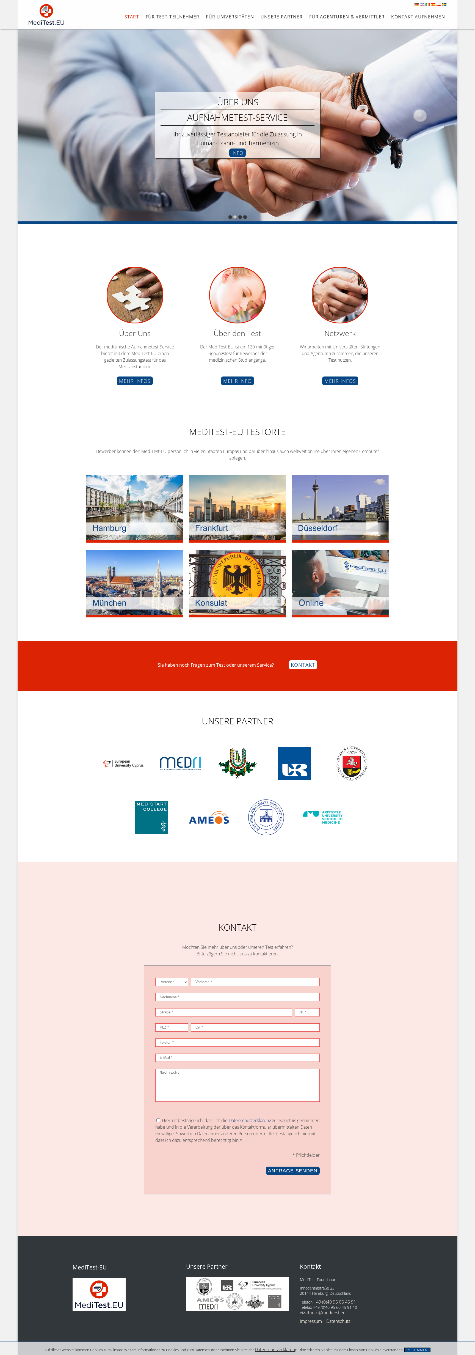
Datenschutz (338, 1321)
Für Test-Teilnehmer (172, 17)
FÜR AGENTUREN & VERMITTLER (347, 17)
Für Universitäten (230, 17)
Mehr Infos (135, 381)
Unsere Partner (282, 17)
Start (132, 17)
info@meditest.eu (328, 1313)
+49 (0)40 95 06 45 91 (335, 1302)
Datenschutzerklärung (276, 1349)
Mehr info (237, 381)
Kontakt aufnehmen (418, 17)
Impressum (311, 1321)
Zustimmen (417, 1350)
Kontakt (303, 664)
